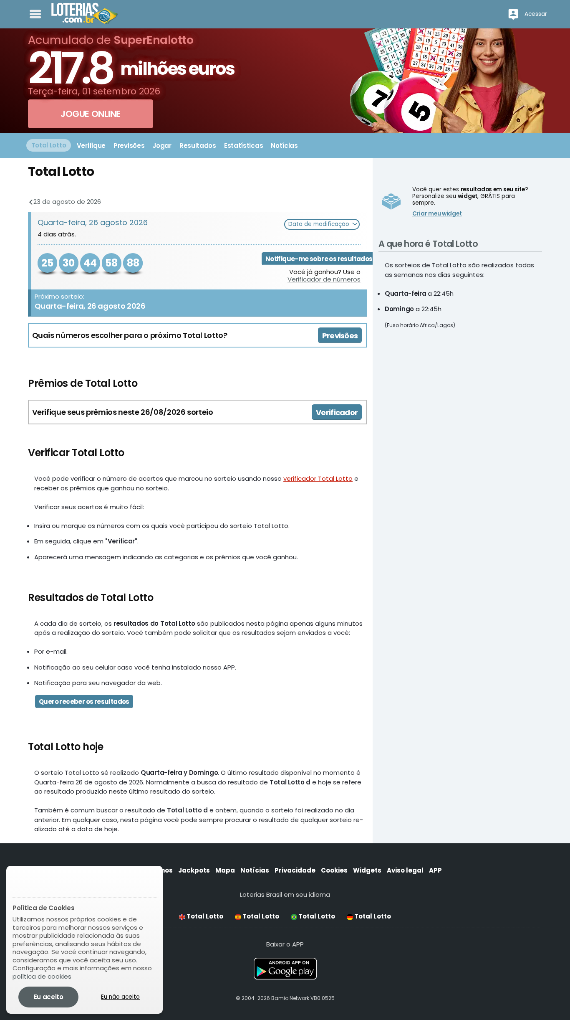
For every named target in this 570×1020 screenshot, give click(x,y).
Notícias (254, 870)
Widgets (367, 870)
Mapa (225, 870)
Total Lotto (204, 916)
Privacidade (295, 870)
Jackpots (194, 870)
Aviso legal (405, 870)
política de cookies (42, 976)
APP (435, 870)
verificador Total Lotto (318, 478)
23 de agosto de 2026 (66, 201)
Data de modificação (319, 224)
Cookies (334, 870)
